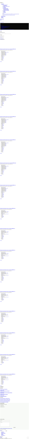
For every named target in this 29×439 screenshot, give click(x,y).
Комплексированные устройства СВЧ (4, 398)
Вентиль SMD (5, 5)
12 (5, 51)
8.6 (5, 187)
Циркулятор (5, 7)
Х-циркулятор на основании (6, 10)
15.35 (3, 196)
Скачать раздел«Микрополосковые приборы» (4, 394)
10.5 (5, 376)
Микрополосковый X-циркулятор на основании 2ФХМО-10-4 (8, 139)
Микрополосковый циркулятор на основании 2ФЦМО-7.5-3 (7, 291)
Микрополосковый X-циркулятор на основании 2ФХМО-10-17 (8, 116)
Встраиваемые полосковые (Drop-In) (6, 6)
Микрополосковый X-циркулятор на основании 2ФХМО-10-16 (8, 94)
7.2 (5, 252)
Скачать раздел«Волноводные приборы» (3, 396)
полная (7, 74)
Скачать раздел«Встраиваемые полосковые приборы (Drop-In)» (6, 392)
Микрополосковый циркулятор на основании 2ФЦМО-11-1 (7, 228)
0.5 (5, 253)
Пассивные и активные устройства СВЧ (5, 399)
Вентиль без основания (6, 8)
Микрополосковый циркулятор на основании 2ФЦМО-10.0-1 (7, 208)
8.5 (5, 272)
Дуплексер (5, 12)
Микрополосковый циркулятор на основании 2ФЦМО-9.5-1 (7, 332)
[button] (1, 61)
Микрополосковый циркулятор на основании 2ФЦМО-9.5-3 (7, 354)
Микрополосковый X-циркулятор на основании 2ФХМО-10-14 (8, 71)
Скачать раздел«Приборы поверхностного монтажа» (5, 390)
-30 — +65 (7, 275)
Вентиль (4, 11)
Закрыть (1, 30)
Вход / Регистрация (3, 435)
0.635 (3, 80)
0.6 (5, 336)
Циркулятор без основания (6, 9)
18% (7, 294)
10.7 (5, 335)
